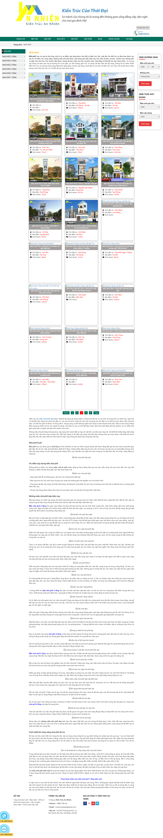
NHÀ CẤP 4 (61, 39)
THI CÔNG (129, 39)
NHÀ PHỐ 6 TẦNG (9, 73)
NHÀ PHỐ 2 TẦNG (9, 56)
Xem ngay (145, 84)
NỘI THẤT (74, 39)
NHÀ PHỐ (47, 39)
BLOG (100, 39)
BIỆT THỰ (34, 39)
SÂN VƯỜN (88, 39)
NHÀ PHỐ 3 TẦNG (9, 61)
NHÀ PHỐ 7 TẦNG (9, 77)
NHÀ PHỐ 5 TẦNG (9, 69)
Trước (66, 413)
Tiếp (96, 413)
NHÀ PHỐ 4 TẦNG (9, 65)
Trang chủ (20, 39)
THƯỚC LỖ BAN (114, 39)
